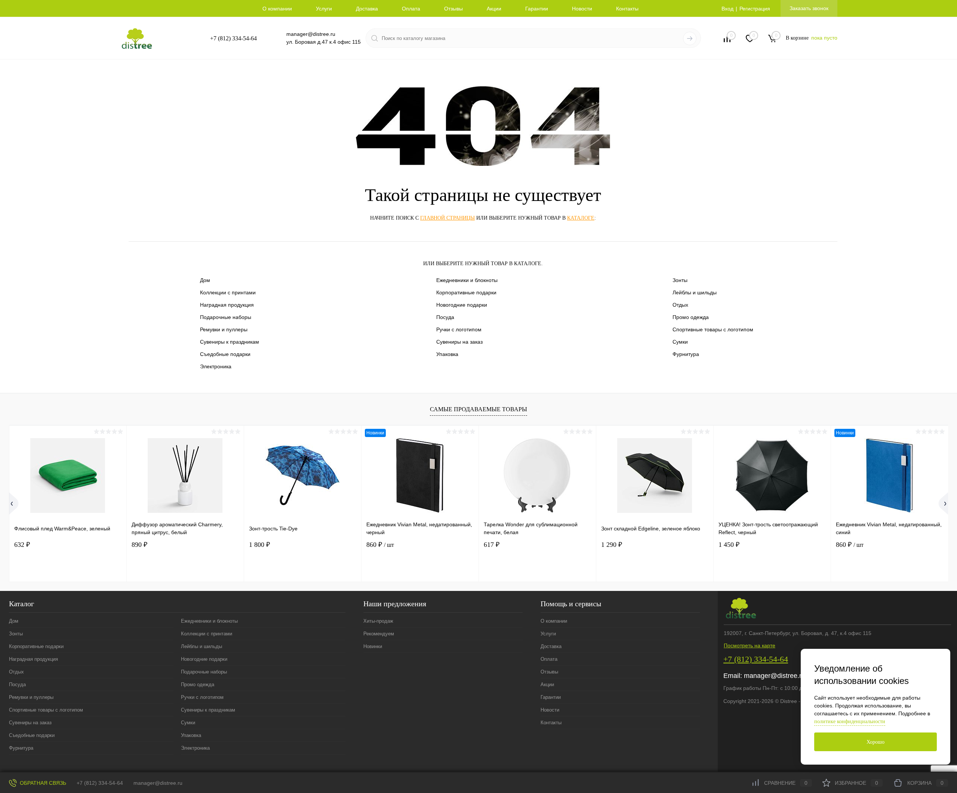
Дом (205, 280)
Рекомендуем (378, 633)
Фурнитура (686, 354)
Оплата (411, 9)
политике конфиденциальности (849, 721)
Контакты (627, 9)
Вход (727, 9)
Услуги (324, 9)
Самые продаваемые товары (478, 409)
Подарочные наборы (225, 317)
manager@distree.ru (310, 34)
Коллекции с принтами (228, 292)
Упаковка (447, 354)
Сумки (680, 342)
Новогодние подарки (461, 305)
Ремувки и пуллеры (223, 329)
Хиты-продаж (378, 621)
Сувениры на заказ (459, 342)
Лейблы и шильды (695, 292)
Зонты (680, 280)
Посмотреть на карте (749, 645)
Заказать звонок (809, 8)
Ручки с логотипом (458, 329)
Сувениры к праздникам (229, 342)
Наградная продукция (227, 305)
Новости (582, 9)
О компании (277, 9)
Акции (494, 9)
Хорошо (875, 742)
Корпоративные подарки (466, 292)
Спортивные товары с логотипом (713, 329)
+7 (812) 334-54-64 (233, 38)
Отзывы (453, 9)
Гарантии (536, 9)
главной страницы (447, 218)
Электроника (215, 366)
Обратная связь (42, 783)
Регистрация (754, 9)
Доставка (367, 9)
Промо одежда (691, 317)
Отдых (680, 305)
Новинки (372, 646)
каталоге (580, 218)
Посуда (445, 317)
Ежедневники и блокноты (467, 280)
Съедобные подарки (225, 354)
